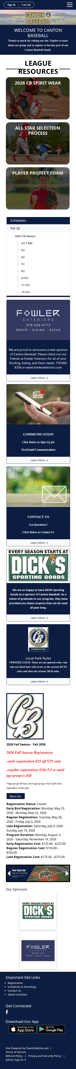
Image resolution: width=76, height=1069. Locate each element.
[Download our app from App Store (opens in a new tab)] (22, 1028)
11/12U (25, 285)
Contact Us (14, 990)
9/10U (24, 278)
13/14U (25, 292)
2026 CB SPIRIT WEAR (38, 82)
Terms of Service (16, 1052)
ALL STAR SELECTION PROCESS (37, 130)
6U (23, 257)
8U (23, 271)
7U (23, 264)
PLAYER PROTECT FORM (37, 173)
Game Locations (17, 994)
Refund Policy (14, 1056)
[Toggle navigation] (70, 4)
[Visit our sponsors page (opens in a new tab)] (38, 911)
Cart (26, 4)
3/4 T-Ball (26, 243)
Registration (15, 983)
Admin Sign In (15, 1059)
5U (23, 250)
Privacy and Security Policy (44, 1056)
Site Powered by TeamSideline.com (27, 1048)
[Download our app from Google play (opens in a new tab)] (51, 1028)
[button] (9, 873)
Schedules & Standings (22, 986)
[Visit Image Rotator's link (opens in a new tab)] (38, 873)
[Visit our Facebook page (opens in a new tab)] (8, 1012)
